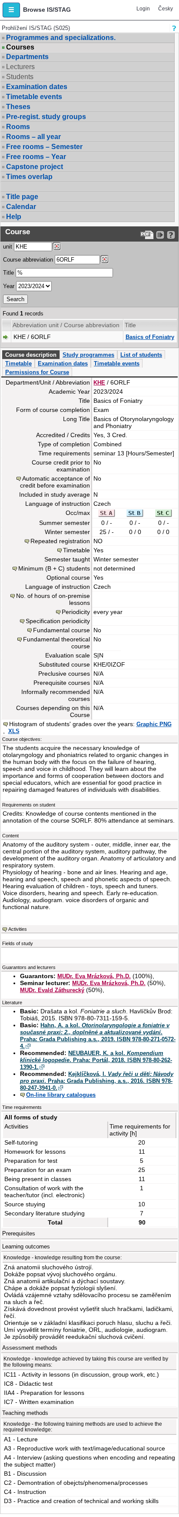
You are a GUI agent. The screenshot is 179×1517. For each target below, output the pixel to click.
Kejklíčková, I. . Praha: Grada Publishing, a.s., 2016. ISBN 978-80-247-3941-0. (96, 1081)
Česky (165, 9)
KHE (99, 382)
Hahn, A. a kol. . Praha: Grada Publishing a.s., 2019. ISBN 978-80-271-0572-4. (98, 1035)
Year (8, 286)
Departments (27, 56)
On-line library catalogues (61, 1095)
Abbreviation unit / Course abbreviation (66, 325)
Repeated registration (60, 541)
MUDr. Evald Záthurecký (52, 990)
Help (13, 216)
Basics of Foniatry (150, 337)
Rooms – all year (33, 136)
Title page (22, 196)
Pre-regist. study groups (46, 116)
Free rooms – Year (36, 156)
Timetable (18, 363)
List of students (141, 355)
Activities (17, 929)
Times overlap (29, 176)
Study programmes (88, 355)
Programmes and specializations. (61, 37)
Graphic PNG (154, 724)
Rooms (18, 126)
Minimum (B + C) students (54, 568)
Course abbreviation (28, 259)
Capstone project (34, 166)
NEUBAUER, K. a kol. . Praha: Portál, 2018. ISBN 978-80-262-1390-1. (96, 1060)
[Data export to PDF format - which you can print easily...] (147, 234)
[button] (11, 10)
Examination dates (36, 86)
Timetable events (34, 96)
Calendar (21, 206)
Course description (30, 355)
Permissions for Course (37, 372)
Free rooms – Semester (44, 146)
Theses (18, 106)
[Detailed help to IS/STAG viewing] (171, 234)
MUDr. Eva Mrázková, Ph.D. (94, 976)
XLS (14, 731)
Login (143, 9)
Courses (20, 47)
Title (8, 272)
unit (7, 246)
